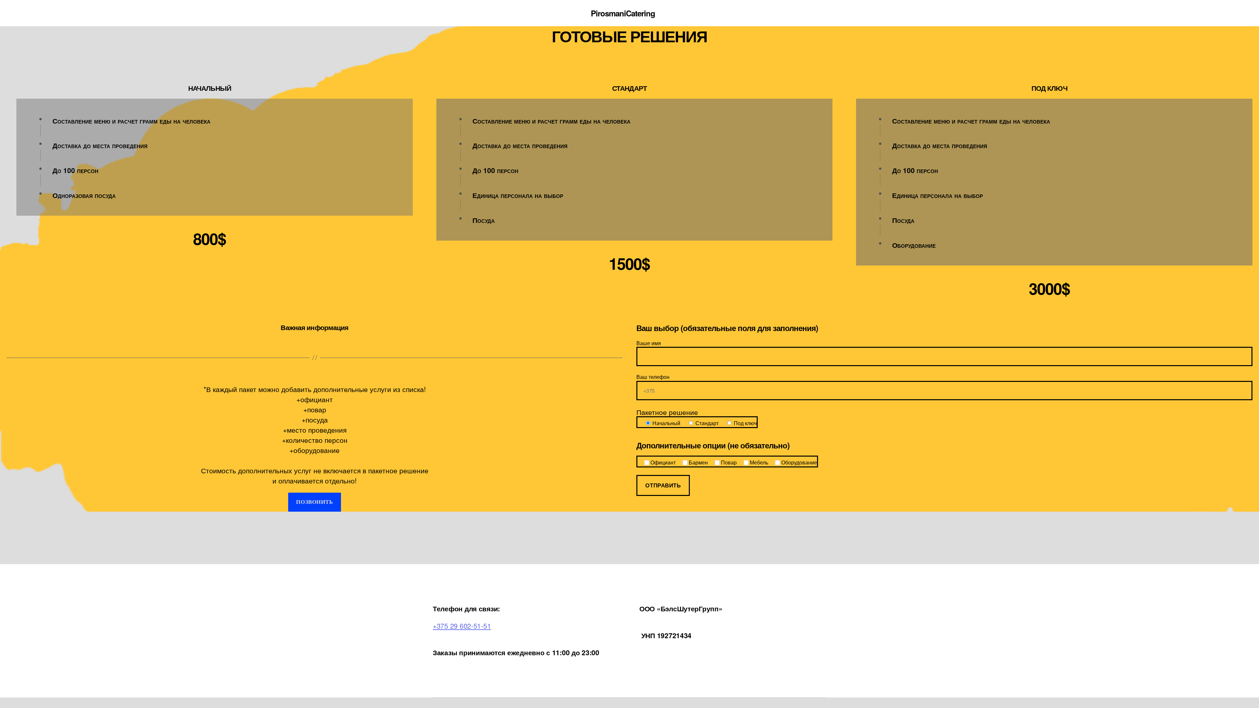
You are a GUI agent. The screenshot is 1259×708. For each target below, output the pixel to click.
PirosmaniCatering (623, 13)
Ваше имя (648, 343)
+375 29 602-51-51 (462, 626)
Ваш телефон (652, 377)
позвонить (314, 502)
